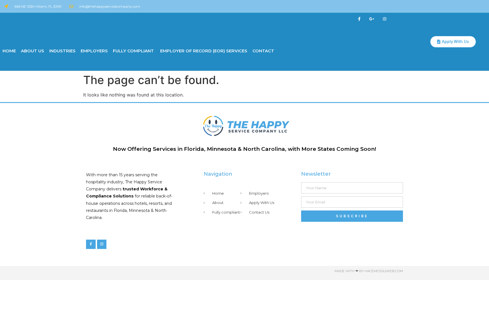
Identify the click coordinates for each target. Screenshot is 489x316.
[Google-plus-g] (372, 19)
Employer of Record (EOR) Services (203, 50)
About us (32, 50)
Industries (62, 50)
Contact (263, 50)
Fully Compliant (133, 50)
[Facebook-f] (359, 19)
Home (9, 50)
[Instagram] (384, 19)
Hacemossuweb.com (383, 271)
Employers (94, 50)
